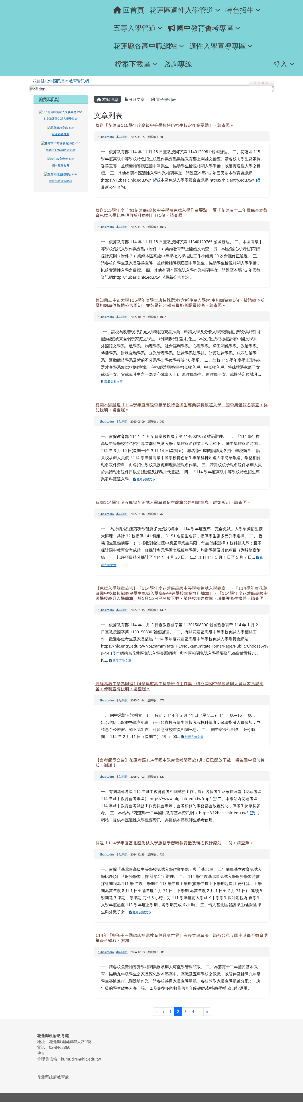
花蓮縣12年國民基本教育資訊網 (61, 81)
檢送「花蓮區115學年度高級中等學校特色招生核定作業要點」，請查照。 (164, 125)
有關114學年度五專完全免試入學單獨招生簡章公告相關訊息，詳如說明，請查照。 (173, 502)
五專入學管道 (134, 28)
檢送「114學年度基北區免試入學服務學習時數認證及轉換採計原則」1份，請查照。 (174, 843)
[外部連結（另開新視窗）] (154, 180)
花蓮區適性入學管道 (181, 10)
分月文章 (136, 99)
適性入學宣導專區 (217, 46)
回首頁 (133, 10)
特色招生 (239, 10)
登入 (280, 64)
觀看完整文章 (113, 382)
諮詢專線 (178, 64)
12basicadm (106, 137)
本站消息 (109, 99)
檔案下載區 (132, 64)
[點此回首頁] (151, 89)
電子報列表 (165, 99)
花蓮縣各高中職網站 (145, 46)
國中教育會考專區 (205, 28)
